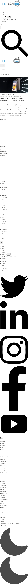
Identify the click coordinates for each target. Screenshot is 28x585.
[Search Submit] (0, 27)
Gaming (2, 459)
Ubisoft (6, 499)
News (3, 11)
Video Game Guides (11, 19)
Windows (2, 509)
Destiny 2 (2, 455)
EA (5, 455)
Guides (3, 17)
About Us (4, 261)
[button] (6, 17)
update (2, 507)
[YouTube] (14, 436)
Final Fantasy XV (4, 457)
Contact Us (4, 267)
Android (2, 443)
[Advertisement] (13, 134)
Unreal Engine (3, 505)
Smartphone (14, 96)
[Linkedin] (14, 332)
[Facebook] (14, 410)
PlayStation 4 (3, 483)
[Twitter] (14, 300)
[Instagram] (14, 365)
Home (3, 9)
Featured (4, 15)
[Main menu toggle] (2, 65)
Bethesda (2, 447)
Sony (1, 493)
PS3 (1, 487)
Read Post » (3, 119)
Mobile (5, 473)
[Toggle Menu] (8, 17)
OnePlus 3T (8, 96)
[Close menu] (1, 242)
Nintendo (2, 475)
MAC (4, 463)
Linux (1, 463)
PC (6, 481)
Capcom (4, 453)
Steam (3, 495)
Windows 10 (3, 511)
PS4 (3, 487)
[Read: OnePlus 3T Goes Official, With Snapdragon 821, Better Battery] (14, 85)
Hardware (2, 461)
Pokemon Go (3, 485)
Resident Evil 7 (3, 491)
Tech (3, 13)
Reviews (4, 21)
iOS (6, 461)
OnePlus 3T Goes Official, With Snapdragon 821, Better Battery (12, 99)
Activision (2, 441)
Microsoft (2, 469)
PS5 (3, 489)
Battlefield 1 (3, 445)
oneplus (2, 96)
